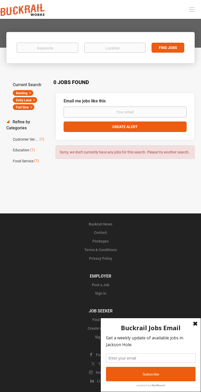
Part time (22, 107)
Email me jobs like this (85, 100)
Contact (100, 232)
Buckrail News (100, 224)
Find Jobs (168, 48)
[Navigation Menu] (191, 9)
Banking (21, 93)
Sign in (100, 293)
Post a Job (100, 285)
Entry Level (23, 100)
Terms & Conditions (100, 250)
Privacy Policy (100, 258)
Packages (100, 241)
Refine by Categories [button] (18, 124)
